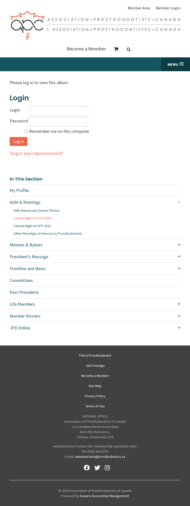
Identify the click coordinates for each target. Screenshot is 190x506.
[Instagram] (107, 468)
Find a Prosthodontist (95, 355)
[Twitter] (97, 468)
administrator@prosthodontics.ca (100, 456)
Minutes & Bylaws (26, 245)
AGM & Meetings (25, 202)
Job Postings (95, 365)
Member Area (139, 7)
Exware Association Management (104, 496)
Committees (21, 280)
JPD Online (20, 328)
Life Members (22, 304)
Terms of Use (95, 406)
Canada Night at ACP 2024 (32, 218)
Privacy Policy (95, 396)
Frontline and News (28, 268)
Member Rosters (25, 316)
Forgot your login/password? (36, 153)
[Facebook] (87, 468)
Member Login (168, 7)
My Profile (19, 190)
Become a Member (86, 49)
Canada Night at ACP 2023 (32, 226)
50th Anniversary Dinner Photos (36, 210)
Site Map (95, 386)
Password (19, 121)
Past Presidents (24, 292)
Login (15, 110)
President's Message (29, 256)
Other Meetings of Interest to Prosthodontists (47, 233)
